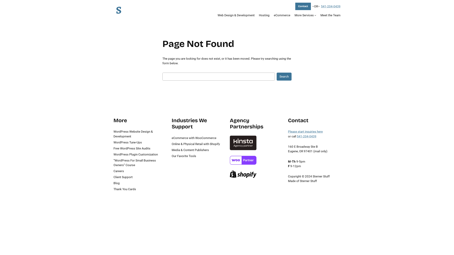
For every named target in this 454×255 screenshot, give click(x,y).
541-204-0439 (330, 6)
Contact (303, 6)
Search (284, 76)
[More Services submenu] (315, 15)
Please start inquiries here (305, 131)
